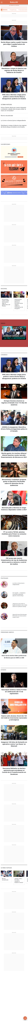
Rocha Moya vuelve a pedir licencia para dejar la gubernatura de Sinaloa (14, 44)
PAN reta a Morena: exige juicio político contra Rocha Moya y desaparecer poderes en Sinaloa (14, 97)
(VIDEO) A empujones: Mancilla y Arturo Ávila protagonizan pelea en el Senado (14, 429)
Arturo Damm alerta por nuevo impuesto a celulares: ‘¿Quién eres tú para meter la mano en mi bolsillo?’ (13, 109)
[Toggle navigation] (1, 2)
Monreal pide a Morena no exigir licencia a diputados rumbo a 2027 (14, 509)
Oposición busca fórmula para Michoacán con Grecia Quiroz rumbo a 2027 (20, 616)
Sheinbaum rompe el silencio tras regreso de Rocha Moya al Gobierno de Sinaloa (14, 70)
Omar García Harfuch (23, 9)
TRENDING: (5, 9)
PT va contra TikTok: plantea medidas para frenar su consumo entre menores (14, 534)
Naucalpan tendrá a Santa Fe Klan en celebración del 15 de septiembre (14, 691)
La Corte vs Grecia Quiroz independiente (13, 120)
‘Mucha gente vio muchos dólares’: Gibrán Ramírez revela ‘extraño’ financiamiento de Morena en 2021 (14, 455)
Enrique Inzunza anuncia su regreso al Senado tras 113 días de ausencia (14, 403)
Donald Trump (13, 9)
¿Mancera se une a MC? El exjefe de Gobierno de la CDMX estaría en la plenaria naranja (20, 605)
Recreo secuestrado (7, 115)
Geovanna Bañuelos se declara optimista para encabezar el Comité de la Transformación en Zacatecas (14, 771)
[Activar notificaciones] (25, 1018)
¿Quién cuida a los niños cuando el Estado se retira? (19, 880)
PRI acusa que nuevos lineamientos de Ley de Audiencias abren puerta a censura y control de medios (14, 561)
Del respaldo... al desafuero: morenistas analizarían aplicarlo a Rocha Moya (19, 594)
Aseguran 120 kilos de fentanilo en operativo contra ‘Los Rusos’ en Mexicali (14, 744)
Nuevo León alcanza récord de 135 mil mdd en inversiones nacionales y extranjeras (14, 718)
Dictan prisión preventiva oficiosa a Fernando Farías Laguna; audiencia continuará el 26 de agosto (19, 304)
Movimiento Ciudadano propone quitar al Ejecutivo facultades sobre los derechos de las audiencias (14, 482)
